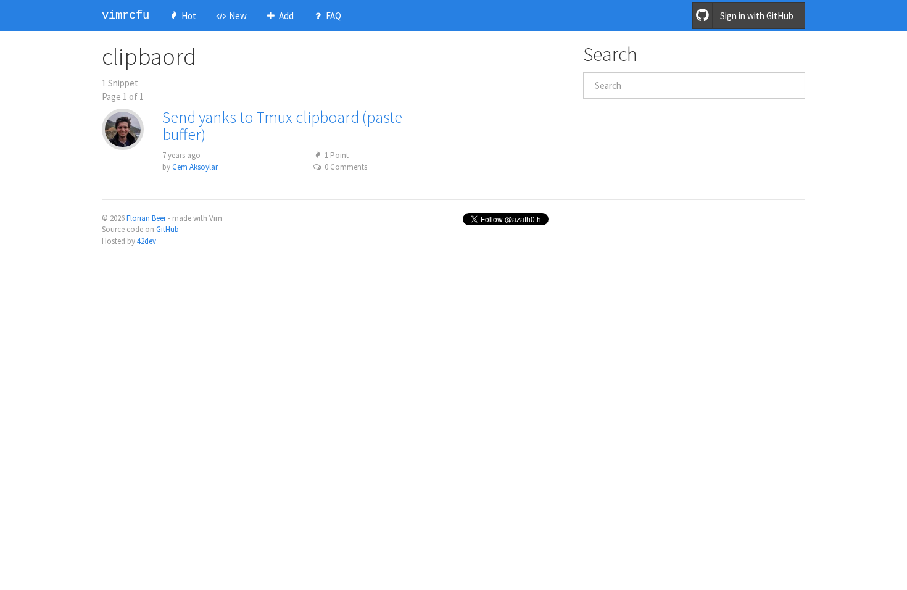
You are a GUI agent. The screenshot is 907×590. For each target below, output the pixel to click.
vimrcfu (125, 15)
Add (285, 16)
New (237, 16)
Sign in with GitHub (756, 16)
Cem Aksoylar (195, 167)
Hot (188, 16)
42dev (146, 241)
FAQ (332, 16)
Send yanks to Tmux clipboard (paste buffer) (282, 126)
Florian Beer (146, 218)
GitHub (167, 229)
